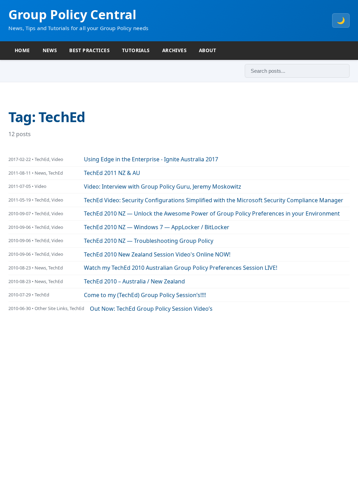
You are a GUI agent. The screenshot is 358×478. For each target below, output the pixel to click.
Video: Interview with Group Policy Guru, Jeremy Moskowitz (162, 186)
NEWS (50, 50)
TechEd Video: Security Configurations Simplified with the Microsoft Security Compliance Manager (213, 200)
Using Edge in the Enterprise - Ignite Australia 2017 (151, 159)
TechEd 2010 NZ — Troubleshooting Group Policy (148, 241)
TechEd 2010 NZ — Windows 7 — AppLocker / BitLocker (156, 227)
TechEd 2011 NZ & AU (112, 173)
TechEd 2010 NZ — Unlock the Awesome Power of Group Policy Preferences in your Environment (212, 213)
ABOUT (207, 50)
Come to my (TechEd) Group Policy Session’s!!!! (145, 295)
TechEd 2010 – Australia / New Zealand (134, 281)
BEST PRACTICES (89, 50)
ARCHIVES (174, 50)
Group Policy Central (72, 14)
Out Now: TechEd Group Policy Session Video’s (151, 308)
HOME (22, 50)
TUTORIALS (136, 50)
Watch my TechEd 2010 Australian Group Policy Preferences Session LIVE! (180, 268)
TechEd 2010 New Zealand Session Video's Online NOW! (157, 254)
